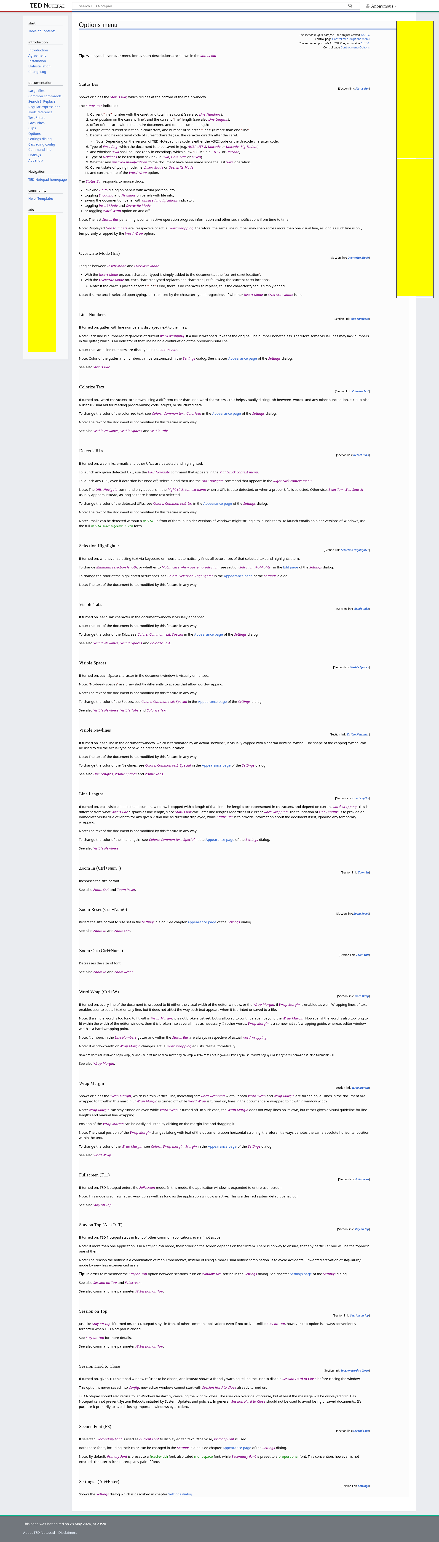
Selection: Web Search (346, 489)
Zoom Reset (126, 889)
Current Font (149, 1439)
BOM (115, 151)
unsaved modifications (129, 162)
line (107, 114)
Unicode (214, 146)
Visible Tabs (159, 430)
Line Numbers (210, 114)
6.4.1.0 (365, 35)
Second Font (361, 1431)
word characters (114, 399)
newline (217, 742)
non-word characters (209, 399)
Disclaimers (67, 1532)
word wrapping (181, 228)
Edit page (290, 567)
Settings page (301, 1273)
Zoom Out (101, 889)
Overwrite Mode (181, 167)
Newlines (110, 156)
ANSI (191, 146)
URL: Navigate (159, 472)
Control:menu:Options (355, 47)
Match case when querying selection (190, 567)
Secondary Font (109, 1439)
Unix (174, 156)
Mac (183, 156)
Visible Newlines (105, 430)
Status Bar (208, 55)
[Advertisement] (415, 89)
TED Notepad (47, 5)
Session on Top (105, 1282)
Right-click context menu (239, 472)
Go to (103, 190)
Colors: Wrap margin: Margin (174, 1146)
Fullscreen (362, 1179)
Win (166, 156)
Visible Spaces (131, 430)
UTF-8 (201, 146)
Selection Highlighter (355, 550)
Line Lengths (218, 119)
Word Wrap (138, 172)
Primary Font (224, 1439)
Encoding (110, 146)
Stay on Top (102, 1204)
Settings (189, 358)
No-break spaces (103, 684)
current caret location (242, 274)
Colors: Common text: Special (160, 634)
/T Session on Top (149, 1291)
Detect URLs (361, 455)
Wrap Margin (263, 1004)
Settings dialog (180, 1494)
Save (229, 162)
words (298, 399)
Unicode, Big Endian (241, 146)
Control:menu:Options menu (351, 39)
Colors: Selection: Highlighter (190, 575)
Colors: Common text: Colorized (176, 413)
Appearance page (242, 358)
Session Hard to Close (355, 1370)
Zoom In (363, 872)
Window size (212, 1273)
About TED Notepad (39, 1532)
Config (134, 1387)
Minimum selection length (116, 567)
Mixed (196, 156)
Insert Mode (153, 167)
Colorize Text (360, 391)
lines (206, 129)
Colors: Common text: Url (172, 503)
